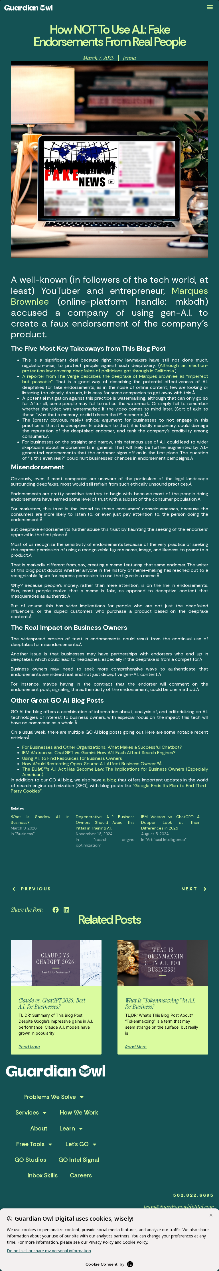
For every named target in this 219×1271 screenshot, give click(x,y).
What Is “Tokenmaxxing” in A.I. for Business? (160, 1003)
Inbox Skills (43, 1175)
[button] (210, 7)
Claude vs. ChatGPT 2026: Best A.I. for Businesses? (52, 1003)
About (38, 1128)
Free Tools (30, 1144)
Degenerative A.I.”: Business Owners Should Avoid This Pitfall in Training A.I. (105, 822)
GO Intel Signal (78, 1160)
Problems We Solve (49, 1097)
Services (27, 1113)
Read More (29, 1047)
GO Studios (30, 1160)
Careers (81, 1175)
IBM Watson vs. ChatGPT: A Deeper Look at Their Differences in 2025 (170, 822)
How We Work (79, 1113)
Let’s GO (77, 1144)
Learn (67, 1128)
